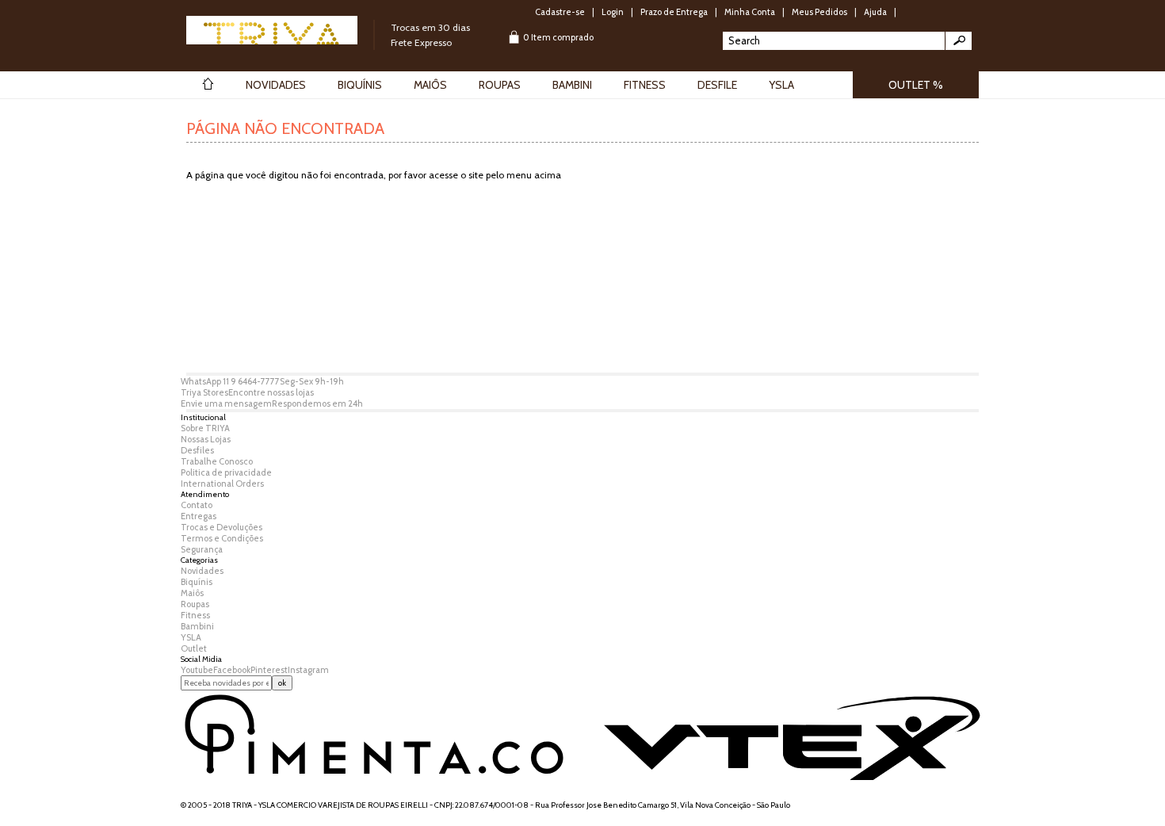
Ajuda (875, 11)
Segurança (202, 549)
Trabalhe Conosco (217, 461)
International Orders (222, 483)
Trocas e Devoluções (221, 527)
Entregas (198, 516)
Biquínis (196, 581)
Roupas (195, 604)
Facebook (231, 669)
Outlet (194, 648)
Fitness (195, 615)
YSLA (191, 637)
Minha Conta (749, 11)
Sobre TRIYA (205, 428)
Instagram (308, 669)
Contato (196, 505)
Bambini (197, 626)
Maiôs (192, 592)
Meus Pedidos (819, 11)
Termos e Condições (222, 538)
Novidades (202, 570)
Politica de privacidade (226, 472)
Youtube (197, 669)
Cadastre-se (560, 11)
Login (613, 11)
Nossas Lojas (206, 439)
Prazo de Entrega (674, 11)
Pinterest (269, 669)
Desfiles (197, 450)
